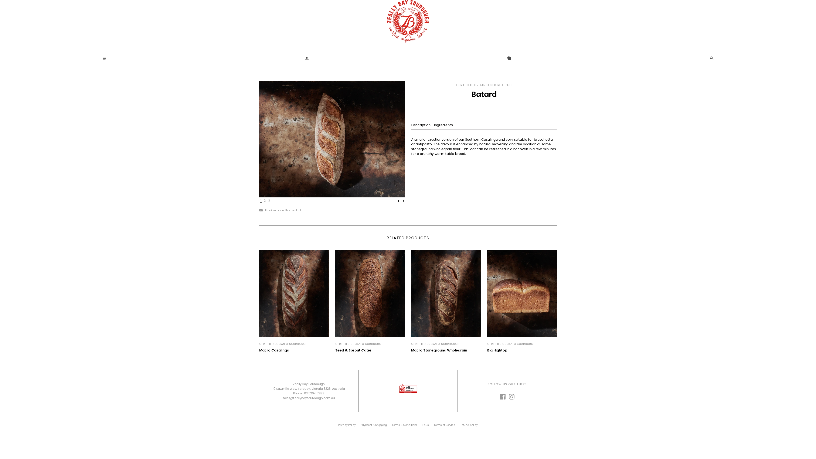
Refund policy (469, 425)
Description (421, 125)
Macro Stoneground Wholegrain (439, 350)
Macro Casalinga (274, 350)
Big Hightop (497, 350)
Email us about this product (280, 210)
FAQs (425, 425)
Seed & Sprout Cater (353, 350)
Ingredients (443, 125)
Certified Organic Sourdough (283, 344)
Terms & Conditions (405, 425)
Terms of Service (444, 425)
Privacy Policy (347, 425)
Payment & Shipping (374, 425)
